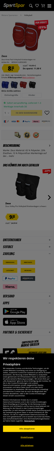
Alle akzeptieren (27, 428)
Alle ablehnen (27, 445)
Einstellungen (27, 437)
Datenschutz (29, 421)
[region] (27, 402)
